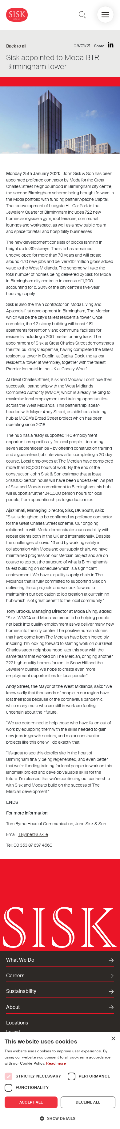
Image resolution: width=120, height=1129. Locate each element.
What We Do (20, 960)
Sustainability (21, 991)
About (13, 1007)
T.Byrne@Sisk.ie (33, 834)
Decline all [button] (88, 1102)
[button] (105, 14)
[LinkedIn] (110, 45)
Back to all (16, 46)
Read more (56, 1063)
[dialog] (60, 1080)
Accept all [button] (31, 1102)
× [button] (113, 1038)
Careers (15, 976)
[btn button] (82, 14)
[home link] (17, 15)
